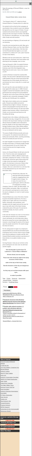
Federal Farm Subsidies (7, 383)
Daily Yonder (4, 381)
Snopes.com (4, 399)
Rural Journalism (5, 389)
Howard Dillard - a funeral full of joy (12, 321)
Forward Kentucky (5, 403)
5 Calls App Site (5, 365)
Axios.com (3, 375)
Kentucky (15, 280)
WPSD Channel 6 (5, 407)
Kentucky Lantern (5, 371)
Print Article (7, 290)
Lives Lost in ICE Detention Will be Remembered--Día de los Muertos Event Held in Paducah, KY (13, 295)
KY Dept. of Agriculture (6, 395)
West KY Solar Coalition (7, 373)
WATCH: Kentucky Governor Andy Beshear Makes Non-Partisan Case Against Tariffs (14, 302)
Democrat (14, 278)
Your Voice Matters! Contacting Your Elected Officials (12, 311)
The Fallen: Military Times (7, 385)
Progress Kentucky (5, 405)
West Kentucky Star (6, 401)
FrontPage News (13, 282)
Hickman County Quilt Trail (7, 387)
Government (22, 278)
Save (16, 287)
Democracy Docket (6, 411)
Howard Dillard (7, 280)
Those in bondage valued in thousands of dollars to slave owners (14, 314)
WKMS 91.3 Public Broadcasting (9, 379)
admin (20, 12)
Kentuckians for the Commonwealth (10, 409)
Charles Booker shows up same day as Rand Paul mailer (13, 317)
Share (5, 286)
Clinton (8, 278)
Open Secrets (4, 397)
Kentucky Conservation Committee (9, 377)
